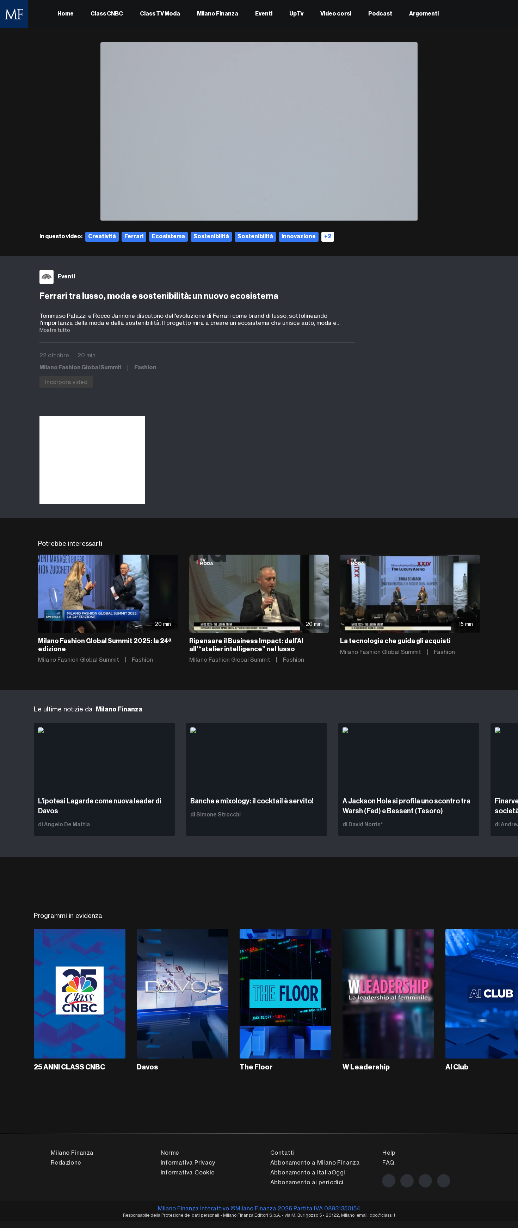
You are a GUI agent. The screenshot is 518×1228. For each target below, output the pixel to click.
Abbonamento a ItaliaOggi (307, 1172)
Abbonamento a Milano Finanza (315, 1162)
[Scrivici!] (443, 1180)
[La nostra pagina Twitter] (407, 1180)
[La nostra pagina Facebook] (388, 1180)
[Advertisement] (92, 460)
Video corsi (335, 14)
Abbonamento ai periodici (307, 1182)
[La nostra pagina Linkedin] (425, 1180)
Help (389, 1152)
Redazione (66, 1162)
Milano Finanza (217, 14)
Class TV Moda (160, 14)
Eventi (263, 14)
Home (65, 14)
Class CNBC (107, 14)
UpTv (296, 14)
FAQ (388, 1162)
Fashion (145, 368)
